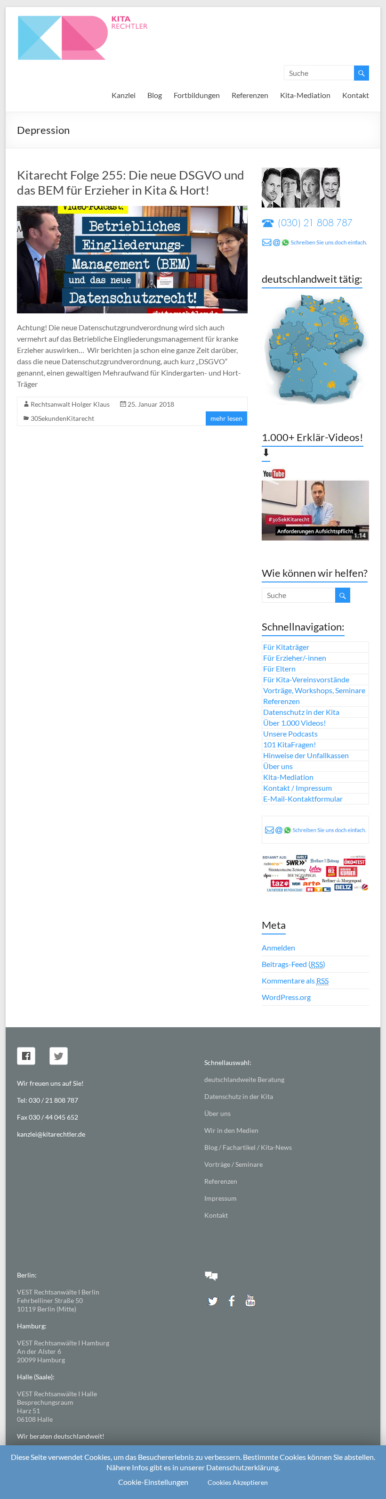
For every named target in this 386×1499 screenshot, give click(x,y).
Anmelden (278, 947)
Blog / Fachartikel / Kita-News (248, 1147)
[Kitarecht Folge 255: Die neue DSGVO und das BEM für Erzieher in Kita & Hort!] (132, 210)
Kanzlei (124, 94)
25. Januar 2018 (151, 404)
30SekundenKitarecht (62, 418)
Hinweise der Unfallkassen (306, 755)
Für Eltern (279, 668)
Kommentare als (295, 980)
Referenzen (250, 94)
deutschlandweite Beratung (244, 1079)
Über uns (278, 766)
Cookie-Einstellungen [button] (153, 1481)
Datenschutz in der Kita (301, 711)
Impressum (220, 1198)
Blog (154, 94)
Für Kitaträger (286, 646)
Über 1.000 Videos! (294, 722)
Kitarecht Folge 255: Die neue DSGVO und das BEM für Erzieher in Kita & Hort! (130, 182)
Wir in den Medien (231, 1130)
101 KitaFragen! (289, 744)
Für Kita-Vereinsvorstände (306, 679)
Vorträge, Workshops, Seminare (314, 690)
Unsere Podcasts (290, 733)
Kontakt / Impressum (297, 787)
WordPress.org (286, 996)
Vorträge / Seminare (233, 1164)
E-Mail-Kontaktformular (303, 798)
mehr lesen (226, 418)
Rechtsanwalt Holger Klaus (70, 404)
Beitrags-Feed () (293, 963)
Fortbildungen (197, 94)
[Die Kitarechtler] (95, 18)
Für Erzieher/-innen (294, 657)
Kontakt (355, 94)
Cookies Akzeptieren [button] (238, 1482)
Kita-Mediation (305, 94)
